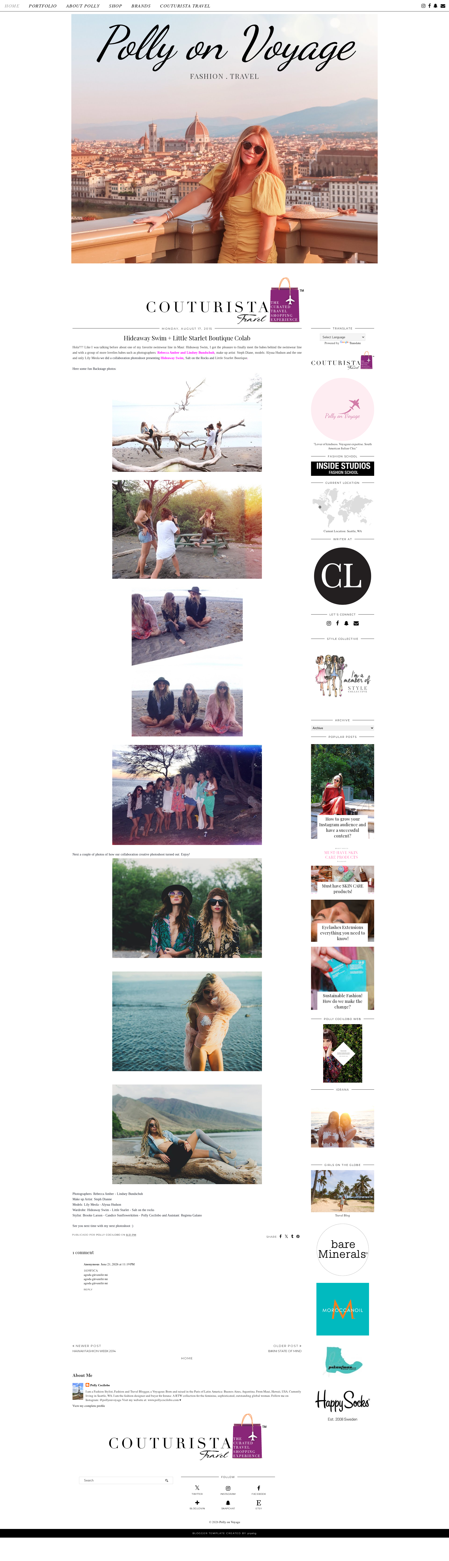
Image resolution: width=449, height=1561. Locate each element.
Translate (355, 343)
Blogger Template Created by (224, 1533)
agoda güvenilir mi (96, 1275)
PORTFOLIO (43, 6)
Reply (88, 1289)
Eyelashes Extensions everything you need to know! (342, 932)
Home (12, 6)
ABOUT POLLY (83, 6)
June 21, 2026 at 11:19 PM (118, 1264)
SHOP (115, 6)
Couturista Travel (185, 6)
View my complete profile (88, 1406)
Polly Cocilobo (100, 1385)
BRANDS (141, 6)
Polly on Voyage (224, 43)
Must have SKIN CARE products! (342, 888)
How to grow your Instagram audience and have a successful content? (342, 827)
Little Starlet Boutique (231, 358)
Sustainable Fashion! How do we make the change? (342, 1001)
